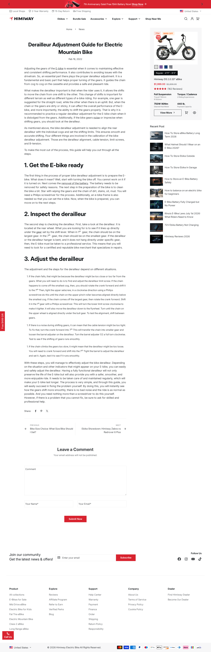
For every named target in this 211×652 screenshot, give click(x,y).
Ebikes (61, 18)
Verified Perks (56, 609)
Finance (93, 609)
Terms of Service (137, 599)
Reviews (53, 594)
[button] (198, 19)
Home (69, 29)
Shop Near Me (153, 18)
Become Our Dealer (178, 599)
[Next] (202, 4)
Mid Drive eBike (17, 604)
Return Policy (96, 624)
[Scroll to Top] (205, 636)
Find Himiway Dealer (179, 594)
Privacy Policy (135, 604)
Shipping (93, 619)
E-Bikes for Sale (17, 599)
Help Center (95, 594)
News (82, 29)
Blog (51, 614)
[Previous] (9, 4)
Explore (116, 18)
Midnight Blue (166, 67)
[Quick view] (194, 113)
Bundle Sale (79, 18)
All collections (16, 594)
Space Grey (170, 67)
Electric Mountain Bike (21, 619)
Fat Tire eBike (16, 614)
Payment (93, 604)
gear (39, 232)
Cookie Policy (135, 609)
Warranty (93, 599)
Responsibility (96, 628)
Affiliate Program (58, 599)
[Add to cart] (186, 113)
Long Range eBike (19, 628)
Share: (27, 411)
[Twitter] (47, 411)
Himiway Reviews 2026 (177, 236)
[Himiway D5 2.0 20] (176, 48)
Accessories (97, 18)
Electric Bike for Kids (20, 609)
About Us (133, 594)
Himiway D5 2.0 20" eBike (168, 79)
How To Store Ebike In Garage (181, 167)
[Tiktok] (200, 559)
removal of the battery (74, 183)
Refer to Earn (56, 604)
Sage (156, 67)
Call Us (8, 636)
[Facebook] (35, 411)
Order (92, 614)
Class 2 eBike (16, 624)
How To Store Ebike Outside (180, 155)
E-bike (59, 68)
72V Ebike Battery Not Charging (182, 224)
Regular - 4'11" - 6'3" (166, 73)
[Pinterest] (41, 411)
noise (96, 117)
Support (132, 18)
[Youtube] (193, 559)
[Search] (185, 19)
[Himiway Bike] (21, 18)
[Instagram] (186, 559)
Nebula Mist (161, 67)
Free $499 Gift (2, 321)
